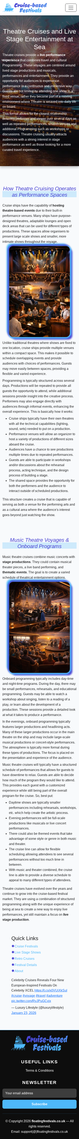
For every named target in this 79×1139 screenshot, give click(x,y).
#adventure (54, 995)
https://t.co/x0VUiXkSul (50, 990)
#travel (41, 995)
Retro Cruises (24, 958)
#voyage (29, 995)
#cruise (16, 995)
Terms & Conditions (40, 1070)
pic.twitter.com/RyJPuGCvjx (31, 1001)
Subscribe (39, 1104)
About (19, 971)
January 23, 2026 (23, 1013)
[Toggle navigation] (71, 8)
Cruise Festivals (26, 946)
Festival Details (26, 965)
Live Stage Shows (28, 952)
